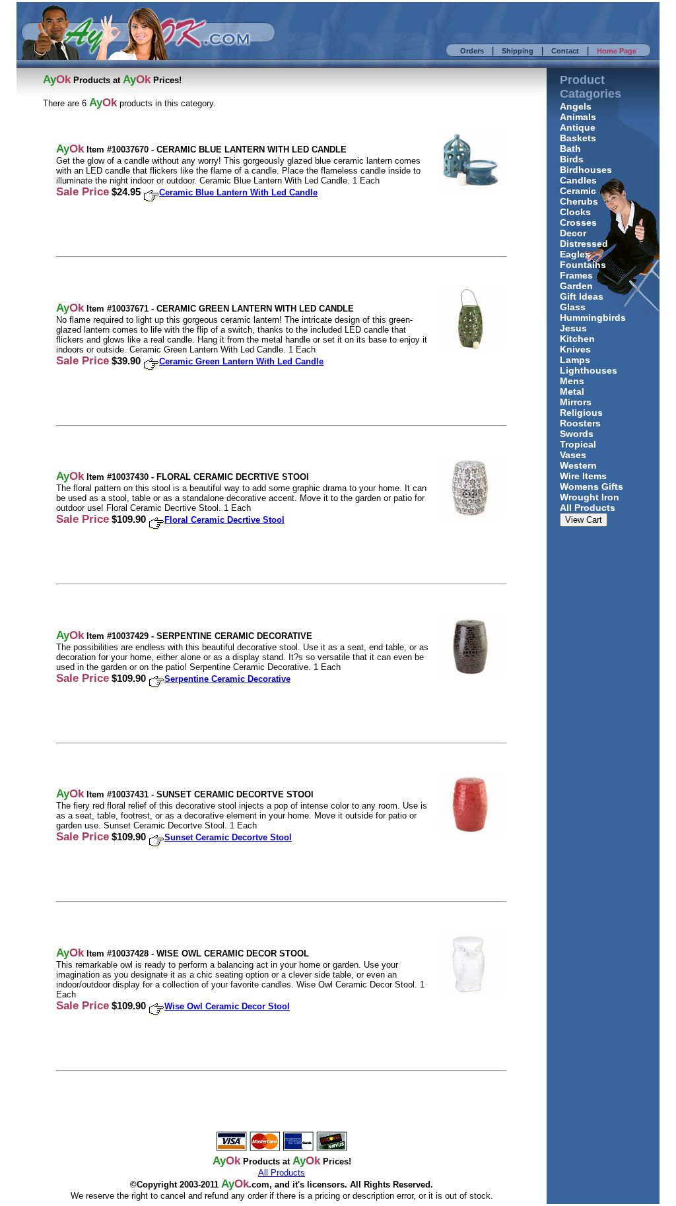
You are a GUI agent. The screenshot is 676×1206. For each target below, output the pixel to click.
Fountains (583, 264)
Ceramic (578, 190)
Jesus (573, 328)
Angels (576, 106)
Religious (581, 412)
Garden (576, 286)
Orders (472, 51)
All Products (587, 507)
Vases (573, 455)
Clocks (575, 212)
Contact (565, 51)
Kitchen (577, 338)
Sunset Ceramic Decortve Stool (228, 837)
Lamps (575, 359)
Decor (573, 233)
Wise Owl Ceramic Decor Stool (227, 1006)
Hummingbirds (593, 317)
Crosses (578, 222)
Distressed (584, 243)
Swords (576, 433)
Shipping (517, 51)
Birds (572, 159)
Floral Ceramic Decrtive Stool (224, 520)
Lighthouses (588, 370)
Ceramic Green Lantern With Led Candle (241, 361)
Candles (578, 180)
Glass (573, 307)
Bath (570, 148)
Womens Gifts (591, 486)
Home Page (616, 51)
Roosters (580, 423)
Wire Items (583, 476)
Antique (577, 127)
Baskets (578, 138)
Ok (241, 1184)
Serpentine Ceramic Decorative (227, 679)
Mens (572, 381)
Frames (576, 275)
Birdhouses (586, 169)
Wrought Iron (589, 497)
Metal (572, 391)
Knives (575, 349)
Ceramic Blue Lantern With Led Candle (238, 192)
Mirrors (576, 402)
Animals (578, 117)
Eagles (575, 254)
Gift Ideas (581, 296)
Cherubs (579, 201)
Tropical (578, 444)
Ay (227, 1184)
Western (578, 465)
